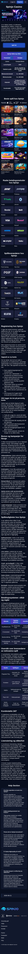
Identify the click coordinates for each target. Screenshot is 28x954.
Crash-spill (17, 103)
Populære (3, 102)
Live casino (11, 103)
